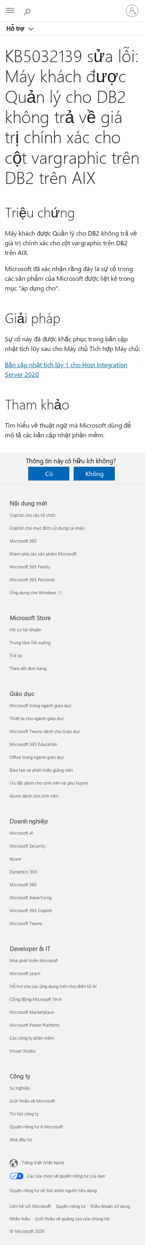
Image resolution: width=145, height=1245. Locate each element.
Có (49, 473)
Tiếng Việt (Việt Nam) (43, 1162)
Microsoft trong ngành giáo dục (40, 705)
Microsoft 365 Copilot (31, 910)
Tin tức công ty (24, 1114)
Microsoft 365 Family (30, 567)
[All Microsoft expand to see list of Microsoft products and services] (10, 11)
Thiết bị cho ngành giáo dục (37, 718)
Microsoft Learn (25, 973)
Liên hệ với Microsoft (30, 1206)
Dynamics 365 (23, 872)
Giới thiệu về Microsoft (32, 1101)
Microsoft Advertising (31, 897)
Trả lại (16, 655)
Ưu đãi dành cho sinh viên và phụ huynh (49, 783)
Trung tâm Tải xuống (30, 642)
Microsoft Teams (26, 923)
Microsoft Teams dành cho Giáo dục (45, 731)
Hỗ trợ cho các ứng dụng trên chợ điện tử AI (53, 986)
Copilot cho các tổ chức (33, 515)
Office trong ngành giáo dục (37, 757)
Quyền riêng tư (70, 1206)
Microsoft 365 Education (33, 744)
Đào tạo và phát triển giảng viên (41, 770)
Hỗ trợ (16, 28)
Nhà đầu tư (21, 1139)
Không (94, 473)
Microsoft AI (21, 833)
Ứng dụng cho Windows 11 (36, 592)
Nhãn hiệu (20, 1219)
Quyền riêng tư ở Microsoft (36, 1127)
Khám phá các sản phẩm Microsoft (43, 554)
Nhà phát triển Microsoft (34, 960)
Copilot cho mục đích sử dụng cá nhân (47, 528)
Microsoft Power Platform (34, 1025)
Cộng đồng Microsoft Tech (36, 999)
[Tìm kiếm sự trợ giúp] (28, 10)
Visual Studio (22, 1051)
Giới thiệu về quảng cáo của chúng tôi (72, 1219)
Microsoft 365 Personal (32, 580)
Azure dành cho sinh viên (34, 796)
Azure (15, 859)
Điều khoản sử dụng (110, 1206)
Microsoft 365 (23, 541)
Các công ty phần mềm (32, 1038)
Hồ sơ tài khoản (25, 630)
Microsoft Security (27, 846)
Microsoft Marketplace (32, 1012)
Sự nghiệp (19, 1088)
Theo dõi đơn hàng (28, 668)
